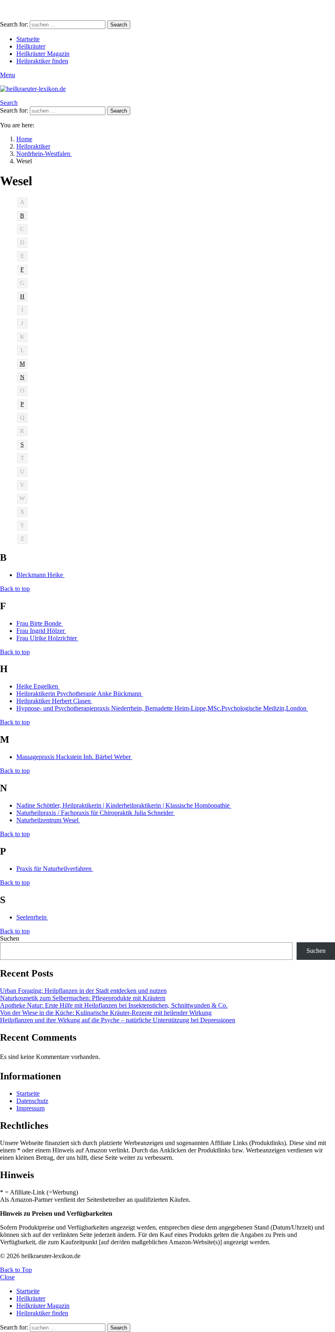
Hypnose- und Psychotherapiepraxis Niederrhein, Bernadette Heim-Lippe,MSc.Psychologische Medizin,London (162, 708)
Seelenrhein (32, 917)
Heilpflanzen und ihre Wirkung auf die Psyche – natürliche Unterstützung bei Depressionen (117, 1020)
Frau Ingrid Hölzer (41, 630)
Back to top (15, 588)
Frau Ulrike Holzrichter (47, 638)
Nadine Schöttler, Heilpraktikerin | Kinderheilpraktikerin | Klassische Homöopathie (123, 805)
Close (7, 1277)
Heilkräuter (30, 46)
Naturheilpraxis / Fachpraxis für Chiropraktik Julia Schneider (95, 812)
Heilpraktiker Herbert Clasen (54, 700)
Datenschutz (32, 1100)
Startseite (28, 39)
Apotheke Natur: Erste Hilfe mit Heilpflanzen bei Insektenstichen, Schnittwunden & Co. (114, 1005)
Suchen (9, 938)
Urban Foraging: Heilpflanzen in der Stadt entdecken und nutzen (83, 990)
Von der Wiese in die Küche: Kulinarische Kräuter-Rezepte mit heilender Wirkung (106, 1012)
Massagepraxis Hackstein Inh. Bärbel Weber (74, 756)
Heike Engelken (38, 686)
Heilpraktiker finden (42, 61)
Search (118, 25)
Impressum (30, 1108)
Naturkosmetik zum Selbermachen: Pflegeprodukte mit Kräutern (82, 998)
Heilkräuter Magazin (42, 53)
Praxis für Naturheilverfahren (54, 868)
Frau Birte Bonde (39, 623)
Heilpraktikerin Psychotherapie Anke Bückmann (79, 693)
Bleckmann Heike (40, 574)
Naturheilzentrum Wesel (48, 820)
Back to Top (16, 1269)
